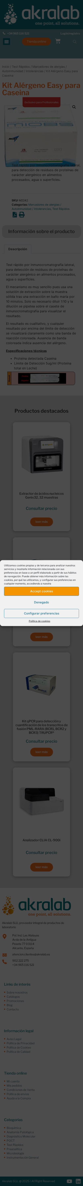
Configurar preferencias (41, 613)
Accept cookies (41, 591)
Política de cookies (39, 620)
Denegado (41, 602)
